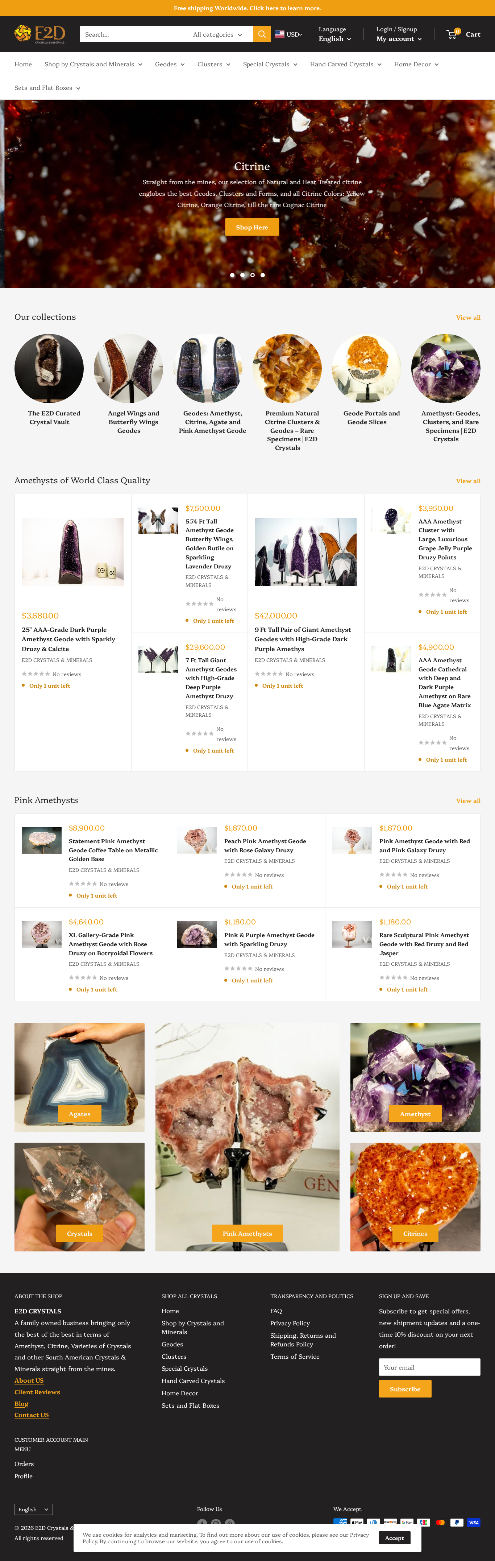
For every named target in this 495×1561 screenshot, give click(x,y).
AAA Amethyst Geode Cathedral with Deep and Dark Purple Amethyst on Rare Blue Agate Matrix (445, 682)
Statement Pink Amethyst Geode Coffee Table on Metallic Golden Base (113, 850)
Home (23, 63)
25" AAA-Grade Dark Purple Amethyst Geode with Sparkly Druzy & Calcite (68, 639)
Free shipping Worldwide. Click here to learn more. (247, 8)
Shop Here (248, 227)
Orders (24, 1463)
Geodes (166, 63)
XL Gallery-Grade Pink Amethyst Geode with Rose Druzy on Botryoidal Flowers (111, 944)
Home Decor (412, 63)
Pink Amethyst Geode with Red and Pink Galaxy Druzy (424, 845)
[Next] (480, 385)
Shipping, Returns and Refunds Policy (303, 1339)
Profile (23, 1475)
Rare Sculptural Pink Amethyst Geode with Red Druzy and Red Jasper (424, 944)
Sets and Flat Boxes (43, 87)
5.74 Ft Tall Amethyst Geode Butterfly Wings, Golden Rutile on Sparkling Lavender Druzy (210, 543)
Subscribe (405, 1388)
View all (469, 317)
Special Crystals (266, 63)
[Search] (262, 34)
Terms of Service (295, 1356)
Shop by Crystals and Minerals (89, 63)
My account (396, 38)
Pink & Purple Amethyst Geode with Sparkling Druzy (269, 939)
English (27, 1509)
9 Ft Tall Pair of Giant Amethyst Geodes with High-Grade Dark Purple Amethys (303, 639)
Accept (394, 1537)
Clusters (209, 63)
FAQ (276, 1310)
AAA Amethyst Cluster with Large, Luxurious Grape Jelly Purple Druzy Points (445, 539)
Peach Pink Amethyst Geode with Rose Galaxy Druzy (265, 845)
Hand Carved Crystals (342, 63)
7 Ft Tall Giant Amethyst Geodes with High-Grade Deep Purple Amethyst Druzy (211, 678)
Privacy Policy (290, 1322)
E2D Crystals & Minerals (57, 659)
